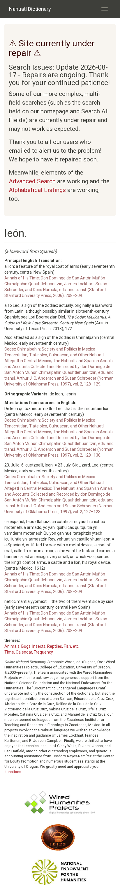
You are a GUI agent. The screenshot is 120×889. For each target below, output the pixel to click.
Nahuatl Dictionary (30, 9)
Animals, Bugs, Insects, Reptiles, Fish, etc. (42, 646)
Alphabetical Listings (37, 189)
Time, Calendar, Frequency (28, 652)
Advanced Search (32, 181)
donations (12, 772)
